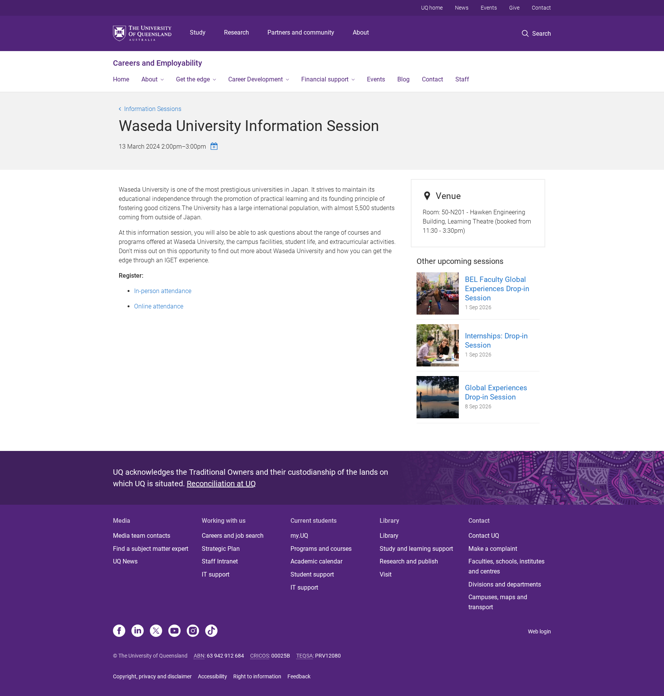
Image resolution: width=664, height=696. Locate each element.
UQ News (125, 561)
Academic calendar (316, 561)
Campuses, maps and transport (497, 602)
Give (514, 8)
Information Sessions (152, 109)
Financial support (325, 79)
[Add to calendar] (215, 146)
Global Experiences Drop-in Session (496, 392)
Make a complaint (492, 548)
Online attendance (158, 306)
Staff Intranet (220, 561)
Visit (386, 574)
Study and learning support (416, 548)
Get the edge (193, 79)
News (461, 8)
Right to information (257, 676)
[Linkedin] (137, 631)
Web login (539, 631)
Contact (541, 8)
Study (198, 32)
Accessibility (212, 676)
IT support (215, 574)
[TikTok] (211, 631)
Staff (462, 79)
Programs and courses (321, 548)
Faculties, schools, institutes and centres (506, 566)
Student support (312, 574)
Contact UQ (483, 535)
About (361, 32)
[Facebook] (119, 631)
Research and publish (409, 561)
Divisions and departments (504, 584)
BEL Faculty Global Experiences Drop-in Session (497, 288)
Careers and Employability (157, 63)
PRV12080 (328, 656)
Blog (403, 79)
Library (389, 535)
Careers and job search (233, 535)
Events (489, 8)
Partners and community (300, 32)
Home (121, 79)
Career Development (255, 79)
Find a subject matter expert (150, 548)
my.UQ (299, 535)
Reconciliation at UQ (221, 483)
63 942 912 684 (225, 656)
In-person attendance (162, 291)
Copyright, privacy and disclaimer (152, 676)
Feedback (298, 676)
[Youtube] (174, 631)
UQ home (432, 8)
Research (236, 32)
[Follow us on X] (156, 631)
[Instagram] (193, 631)
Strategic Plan (221, 548)
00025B (280, 656)
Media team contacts (141, 535)
